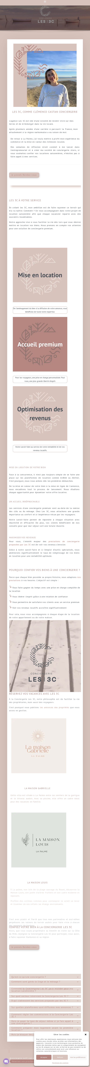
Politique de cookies (60, 1063)
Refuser (60, 1057)
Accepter (43, 1057)
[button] (86, 1034)
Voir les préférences (78, 1057)
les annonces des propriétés (54, 707)
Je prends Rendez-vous (24, 174)
